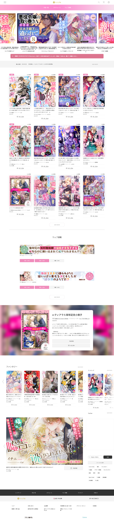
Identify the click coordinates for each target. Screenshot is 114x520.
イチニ (23, 255)
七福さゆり (10, 398)
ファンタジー (104, 466)
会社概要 (46, 505)
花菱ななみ (13, 164)
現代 (98, 466)
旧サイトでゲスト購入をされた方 (49, 509)
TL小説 (96, 480)
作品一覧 (46, 7)
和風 (90, 473)
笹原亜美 (96, 162)
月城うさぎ (24, 282)
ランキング (80, 492)
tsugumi (97, 112)
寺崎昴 (12, 112)
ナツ (45, 398)
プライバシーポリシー (81, 505)
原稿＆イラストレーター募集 (66, 509)
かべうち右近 (38, 114)
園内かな (12, 210)
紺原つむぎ (87, 112)
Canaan (86, 162)
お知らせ (96, 492)
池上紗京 (20, 398)
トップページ (18, 492)
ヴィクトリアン (107, 469)
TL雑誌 (90, 469)
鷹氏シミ (54, 398)
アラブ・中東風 (98, 469)
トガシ (46, 213)
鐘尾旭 (37, 213)
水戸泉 (27, 398)
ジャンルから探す (100, 462)
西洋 (99, 473)
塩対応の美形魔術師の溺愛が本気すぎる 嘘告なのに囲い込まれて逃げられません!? (29, 467)
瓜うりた (48, 114)
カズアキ (71, 112)
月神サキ (62, 213)
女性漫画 (104, 477)
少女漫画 (91, 480)
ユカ (21, 112)
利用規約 (95, 505)
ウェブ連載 (68, 7)
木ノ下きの (29, 210)
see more (95, 64)
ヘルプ (13, 505)
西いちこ (36, 398)
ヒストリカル (91, 466)
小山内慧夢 (62, 164)
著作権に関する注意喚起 (33, 509)
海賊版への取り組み (16, 509)
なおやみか (34, 282)
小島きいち (72, 213)
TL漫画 (98, 477)
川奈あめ (62, 112)
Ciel (31, 255)
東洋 (94, 473)
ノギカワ (72, 164)
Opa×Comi (91, 477)
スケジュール (57, 7)
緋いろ (23, 164)
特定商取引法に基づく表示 (66, 505)
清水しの (87, 318)
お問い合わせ (30, 505)
